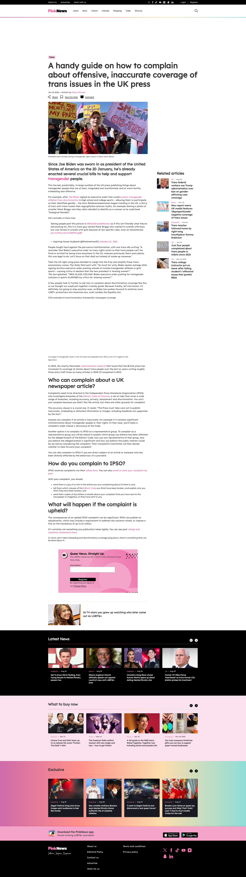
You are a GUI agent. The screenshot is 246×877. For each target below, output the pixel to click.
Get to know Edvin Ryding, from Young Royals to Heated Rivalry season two (66, 677)
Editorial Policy (95, 852)
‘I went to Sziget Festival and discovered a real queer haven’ (141, 806)
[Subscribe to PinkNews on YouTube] (183, 851)
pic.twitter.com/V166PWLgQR (66, 232)
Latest (75, 11)
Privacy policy (130, 852)
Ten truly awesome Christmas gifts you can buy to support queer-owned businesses (178, 743)
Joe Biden (74, 197)
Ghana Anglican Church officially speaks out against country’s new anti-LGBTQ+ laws (102, 679)
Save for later (71, 97)
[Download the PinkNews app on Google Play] (189, 835)
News (85, 11)
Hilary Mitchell (78, 92)
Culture (94, 11)
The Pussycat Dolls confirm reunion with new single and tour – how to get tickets (102, 743)
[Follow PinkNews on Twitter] (165, 851)
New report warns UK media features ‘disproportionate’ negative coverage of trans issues (182, 211)
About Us (52, 2)
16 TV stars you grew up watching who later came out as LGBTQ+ (114, 614)
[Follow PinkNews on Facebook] (171, 851)
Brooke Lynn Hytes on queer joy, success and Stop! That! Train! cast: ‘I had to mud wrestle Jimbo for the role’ (180, 809)
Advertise (65, 2)
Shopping (117, 11)
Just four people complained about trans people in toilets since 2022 (181, 250)
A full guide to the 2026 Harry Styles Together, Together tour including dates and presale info (142, 743)
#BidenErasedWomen (98, 223)
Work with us (80, 2)
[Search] (196, 10)
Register (194, 2)
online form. (92, 470)
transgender (58, 178)
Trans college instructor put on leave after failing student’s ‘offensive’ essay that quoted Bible (182, 270)
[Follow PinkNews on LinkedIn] (172, 2)
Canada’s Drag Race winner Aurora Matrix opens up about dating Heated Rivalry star (141, 677)
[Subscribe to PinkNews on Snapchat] (165, 857)
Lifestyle (105, 11)
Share (55, 97)
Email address (79, 565)
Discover (138, 11)
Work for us (93, 868)
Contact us (93, 857)
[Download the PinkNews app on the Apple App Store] (171, 835)
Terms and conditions (134, 846)
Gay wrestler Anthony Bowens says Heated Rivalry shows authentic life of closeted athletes (103, 809)
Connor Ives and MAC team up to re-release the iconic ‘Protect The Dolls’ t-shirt (65, 743)
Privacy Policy (80, 586)
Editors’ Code (89, 488)
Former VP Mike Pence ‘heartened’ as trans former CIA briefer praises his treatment (180, 677)
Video (128, 11)
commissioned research (93, 366)
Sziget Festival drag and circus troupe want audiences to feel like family (65, 808)
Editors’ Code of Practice (96, 396)
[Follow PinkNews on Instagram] (190, 851)
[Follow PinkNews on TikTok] (177, 851)
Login (183, 2)
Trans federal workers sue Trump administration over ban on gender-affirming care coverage (182, 190)
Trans (51, 57)
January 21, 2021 (109, 241)
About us (91, 846)
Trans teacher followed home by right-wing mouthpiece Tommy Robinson (182, 231)
